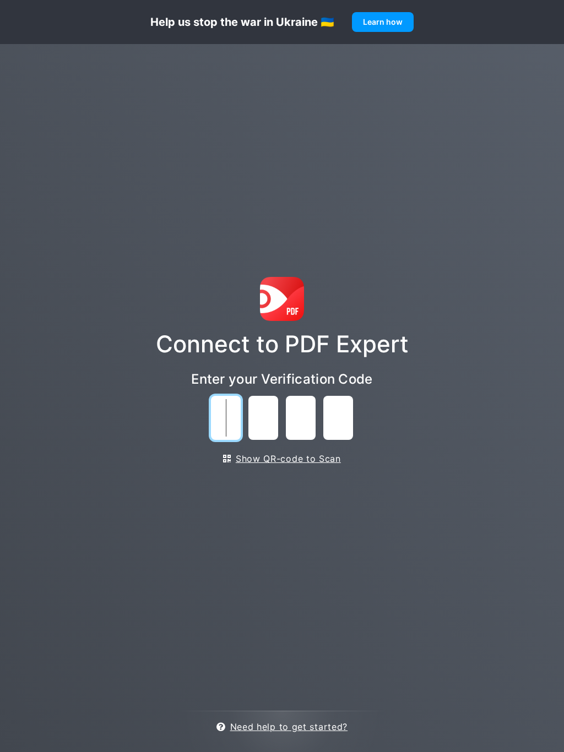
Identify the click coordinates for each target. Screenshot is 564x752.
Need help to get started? (289, 726)
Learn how (383, 21)
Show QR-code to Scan (288, 458)
